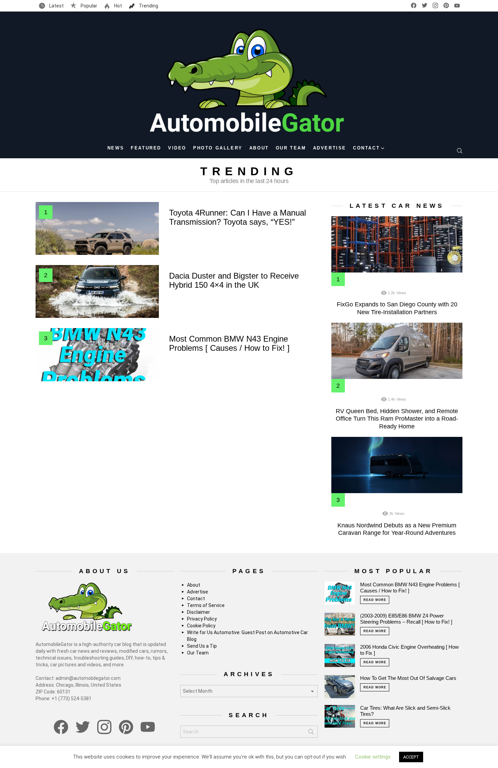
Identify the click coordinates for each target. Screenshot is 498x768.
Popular (88, 5)
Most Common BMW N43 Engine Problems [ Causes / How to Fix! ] (229, 343)
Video (177, 147)
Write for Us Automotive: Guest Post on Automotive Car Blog (247, 636)
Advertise (329, 147)
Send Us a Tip (202, 646)
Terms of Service (206, 605)
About (259, 147)
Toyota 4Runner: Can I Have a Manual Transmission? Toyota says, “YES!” (237, 217)
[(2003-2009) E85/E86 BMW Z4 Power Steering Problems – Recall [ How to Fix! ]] (340, 624)
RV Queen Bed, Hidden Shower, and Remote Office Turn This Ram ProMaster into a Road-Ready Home (397, 419)
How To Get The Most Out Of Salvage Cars (408, 678)
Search (311, 733)
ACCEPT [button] (411, 757)
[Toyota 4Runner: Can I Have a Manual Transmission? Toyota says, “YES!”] (97, 228)
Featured (146, 147)
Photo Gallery (218, 147)
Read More (375, 600)
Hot (117, 5)
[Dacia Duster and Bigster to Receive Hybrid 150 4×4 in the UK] (97, 291)
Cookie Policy (201, 625)
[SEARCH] (459, 150)
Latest (56, 5)
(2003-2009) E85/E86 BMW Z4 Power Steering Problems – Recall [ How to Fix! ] (406, 619)
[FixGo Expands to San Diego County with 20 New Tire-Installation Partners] (396, 244)
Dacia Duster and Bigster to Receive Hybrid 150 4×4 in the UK (234, 280)
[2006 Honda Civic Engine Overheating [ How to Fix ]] (340, 655)
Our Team (291, 147)
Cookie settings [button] (373, 757)
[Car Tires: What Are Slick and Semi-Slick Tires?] (340, 716)
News (115, 147)
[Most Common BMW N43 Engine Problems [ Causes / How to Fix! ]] (97, 354)
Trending (148, 5)
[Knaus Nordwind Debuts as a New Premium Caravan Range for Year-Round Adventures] (396, 465)
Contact (366, 147)
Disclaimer (198, 612)
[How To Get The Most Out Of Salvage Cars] (340, 686)
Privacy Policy (202, 619)
